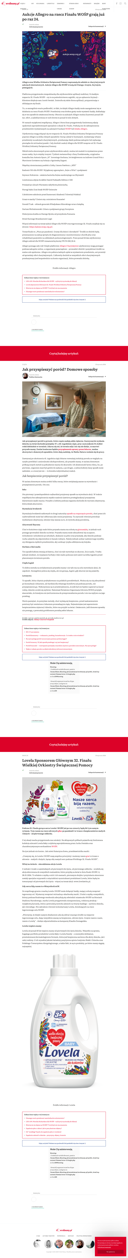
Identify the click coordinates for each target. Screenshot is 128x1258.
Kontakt (71, 1236)
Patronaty (87, 3)
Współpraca (61, 1236)
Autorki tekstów (49, 1236)
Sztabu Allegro (80, 128)
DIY (32, 3)
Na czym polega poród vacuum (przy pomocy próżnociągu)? (46, 639)
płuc (60, 830)
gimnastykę (83, 529)
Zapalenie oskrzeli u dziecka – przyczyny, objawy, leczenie (46, 1135)
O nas (38, 1236)
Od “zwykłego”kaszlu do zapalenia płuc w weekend (43, 1132)
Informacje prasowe (36, 27)
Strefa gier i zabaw (74, 6)
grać (88, 856)
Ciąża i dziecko (23, 6)
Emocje (25, 755)
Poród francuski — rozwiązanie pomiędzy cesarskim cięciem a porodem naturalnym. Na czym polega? (61, 645)
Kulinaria (40, 3)
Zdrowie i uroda (60, 6)
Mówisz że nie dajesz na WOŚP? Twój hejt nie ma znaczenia (46, 288)
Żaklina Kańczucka (35, 377)
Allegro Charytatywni (69, 245)
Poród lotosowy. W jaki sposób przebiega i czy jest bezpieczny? (47, 642)
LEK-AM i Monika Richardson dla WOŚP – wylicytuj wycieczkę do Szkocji (51, 281)
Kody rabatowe (106, 6)
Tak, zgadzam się (110, 1252)
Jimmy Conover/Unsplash (44, 619)
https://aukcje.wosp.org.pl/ (40, 226)
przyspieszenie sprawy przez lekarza (74, 449)
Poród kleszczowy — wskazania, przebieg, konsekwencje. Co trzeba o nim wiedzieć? (55, 635)
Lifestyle (50, 3)
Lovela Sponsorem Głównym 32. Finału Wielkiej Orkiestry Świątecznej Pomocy (53, 285)
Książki (97, 3)
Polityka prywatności (84, 1236)
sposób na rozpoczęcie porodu (79, 513)
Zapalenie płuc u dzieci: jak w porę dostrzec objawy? (44, 1128)
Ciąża (24, 364)
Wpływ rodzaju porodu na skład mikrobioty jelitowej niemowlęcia (49, 649)
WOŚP (68, 128)
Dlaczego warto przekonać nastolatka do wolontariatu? (45, 291)
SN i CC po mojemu (32, 632)
